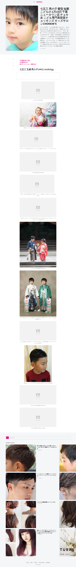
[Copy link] (13, 69)
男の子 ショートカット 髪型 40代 (28, 64)
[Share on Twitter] (13, 62)
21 (37, 534)
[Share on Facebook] (13, 59)
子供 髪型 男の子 (24, 62)
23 (37, 503)
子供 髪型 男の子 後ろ (25, 60)
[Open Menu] (34, 2)
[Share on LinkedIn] (13, 66)
